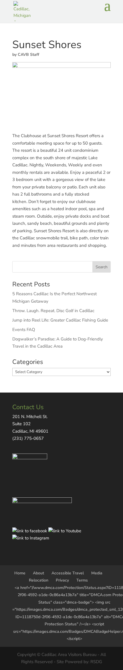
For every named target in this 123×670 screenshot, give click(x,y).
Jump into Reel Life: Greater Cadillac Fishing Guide (60, 320)
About (38, 573)
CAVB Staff (28, 54)
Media (96, 573)
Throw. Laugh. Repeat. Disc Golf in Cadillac (53, 311)
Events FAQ (23, 329)
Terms (82, 580)
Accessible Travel (67, 573)
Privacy (62, 580)
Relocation (38, 580)
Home (19, 573)
